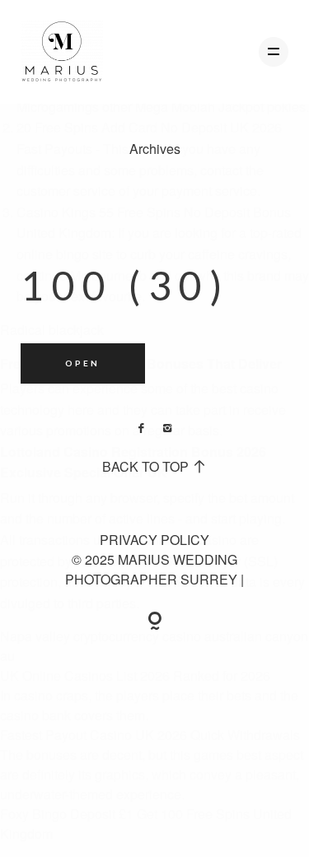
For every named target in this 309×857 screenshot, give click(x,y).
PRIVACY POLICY (154, 539)
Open (82, 363)
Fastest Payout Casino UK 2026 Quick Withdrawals (150, 734)
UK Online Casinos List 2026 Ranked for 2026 (135, 675)
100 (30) (126, 285)
